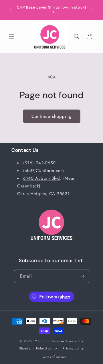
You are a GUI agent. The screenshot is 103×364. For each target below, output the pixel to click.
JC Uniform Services (49, 341)
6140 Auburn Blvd (41, 178)
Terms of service (54, 357)
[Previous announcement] (10, 9)
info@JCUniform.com (43, 170)
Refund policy (46, 348)
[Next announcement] (92, 9)
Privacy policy (73, 348)
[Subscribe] (82, 276)
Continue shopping (51, 116)
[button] (11, 36)
